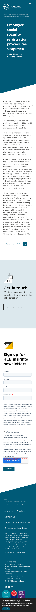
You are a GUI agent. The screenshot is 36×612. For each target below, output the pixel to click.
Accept (6, 609)
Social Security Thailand (14, 244)
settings (25, 605)
